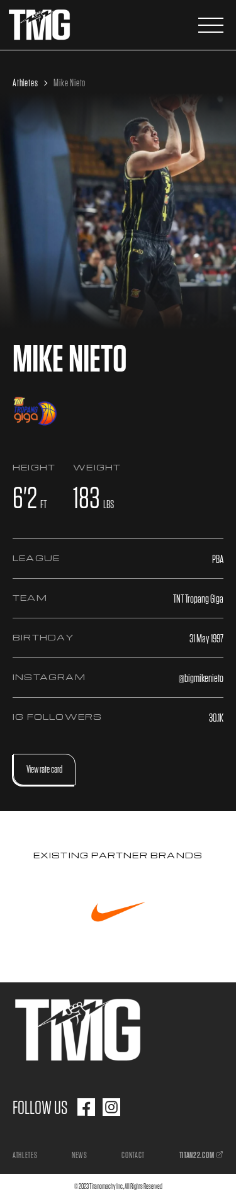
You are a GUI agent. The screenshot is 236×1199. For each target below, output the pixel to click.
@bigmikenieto (201, 678)
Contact (133, 1155)
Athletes (25, 83)
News (79, 1155)
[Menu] (210, 25)
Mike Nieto (69, 83)
